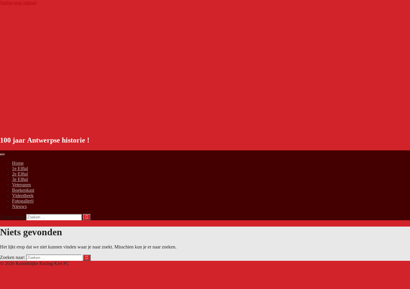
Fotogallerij (23, 200)
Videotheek (23, 195)
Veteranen (21, 184)
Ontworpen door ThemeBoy (27, 268)
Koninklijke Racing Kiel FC (58, 124)
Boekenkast (23, 190)
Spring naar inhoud (18, 2)
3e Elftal (20, 179)
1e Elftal (20, 168)
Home (18, 163)
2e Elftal (20, 173)
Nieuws (19, 206)
